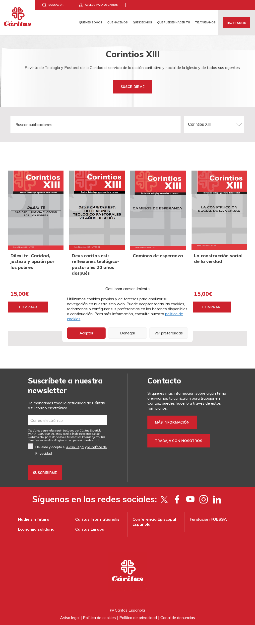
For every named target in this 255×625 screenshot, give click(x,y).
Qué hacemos (117, 22)
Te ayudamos (205, 22)
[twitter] (164, 499)
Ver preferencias (168, 333)
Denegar (127, 333)
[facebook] (177, 499)
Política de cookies (99, 617)
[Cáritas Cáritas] (17, 17)
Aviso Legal (75, 447)
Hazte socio (236, 23)
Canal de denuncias (177, 617)
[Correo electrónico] (67, 420)
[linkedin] (217, 499)
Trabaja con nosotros (178, 440)
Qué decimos (142, 22)
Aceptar (86, 333)
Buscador (56, 4)
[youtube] (190, 499)
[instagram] (203, 499)
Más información (172, 422)
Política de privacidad (138, 617)
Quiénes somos (90, 22)
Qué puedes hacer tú (173, 22)
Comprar (28, 307)
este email (92, 440)
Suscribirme (132, 86)
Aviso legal (69, 617)
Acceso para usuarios (101, 4)
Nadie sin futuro (33, 519)
